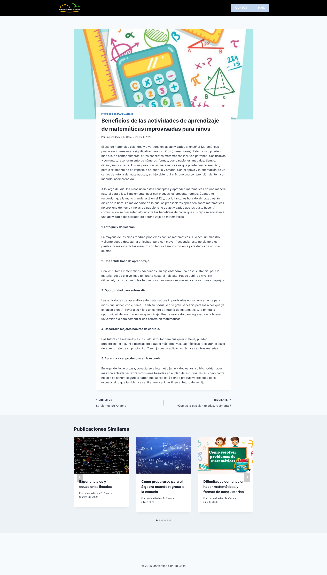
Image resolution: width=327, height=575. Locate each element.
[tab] (157, 520)
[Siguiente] (247, 477)
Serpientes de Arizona (111, 403)
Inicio (261, 7)
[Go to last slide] (80, 477)
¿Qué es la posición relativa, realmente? (204, 403)
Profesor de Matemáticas (117, 114)
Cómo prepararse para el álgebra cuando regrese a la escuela (162, 487)
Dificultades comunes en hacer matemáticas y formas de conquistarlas (223, 487)
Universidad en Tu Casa (119, 137)
